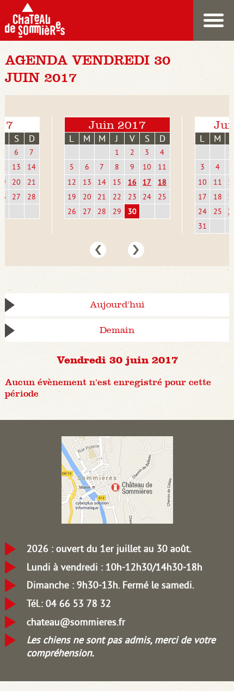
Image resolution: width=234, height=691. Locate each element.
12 (71, 182)
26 (71, 211)
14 (31, 167)
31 (202, 226)
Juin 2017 (117, 124)
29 (117, 211)
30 (132, 211)
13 (16, 167)
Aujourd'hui (117, 304)
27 (16, 197)
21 (31, 182)
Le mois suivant (136, 250)
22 (117, 197)
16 (132, 182)
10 (147, 167)
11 (162, 167)
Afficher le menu (213, 20)
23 (132, 197)
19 (71, 197)
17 (147, 182)
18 (162, 182)
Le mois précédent (98, 250)
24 (147, 197)
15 (117, 182)
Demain (117, 330)
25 (162, 197)
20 (16, 182)
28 (31, 197)
